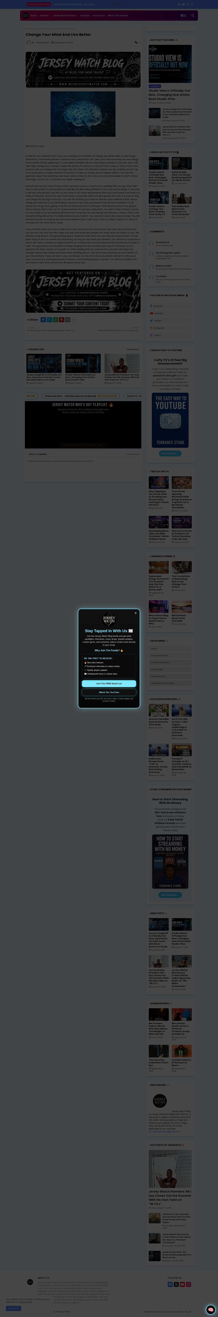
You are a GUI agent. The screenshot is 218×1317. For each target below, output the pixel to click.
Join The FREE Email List (109, 683)
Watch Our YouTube (109, 692)
